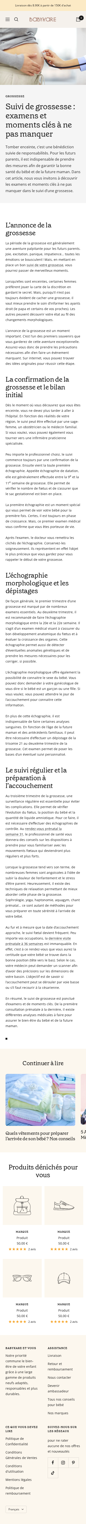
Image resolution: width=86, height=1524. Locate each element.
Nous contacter (59, 1377)
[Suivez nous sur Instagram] (63, 1462)
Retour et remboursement (60, 1366)
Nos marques (58, 1413)
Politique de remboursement (18, 1490)
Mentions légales (19, 1479)
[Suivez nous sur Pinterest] (73, 1462)
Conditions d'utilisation (15, 1469)
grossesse (15, 96)
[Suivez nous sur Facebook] (53, 1462)
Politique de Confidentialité (17, 1441)
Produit (22, 1238)
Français (13, 1509)
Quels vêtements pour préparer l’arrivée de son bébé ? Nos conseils (40, 1136)
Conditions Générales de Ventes (21, 1455)
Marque (22, 1232)
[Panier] (78, 19)
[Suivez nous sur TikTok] (53, 1473)
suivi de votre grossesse (45, 265)
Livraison (54, 1355)
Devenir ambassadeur (58, 1388)
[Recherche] (16, 19)
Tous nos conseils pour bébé (61, 1402)
